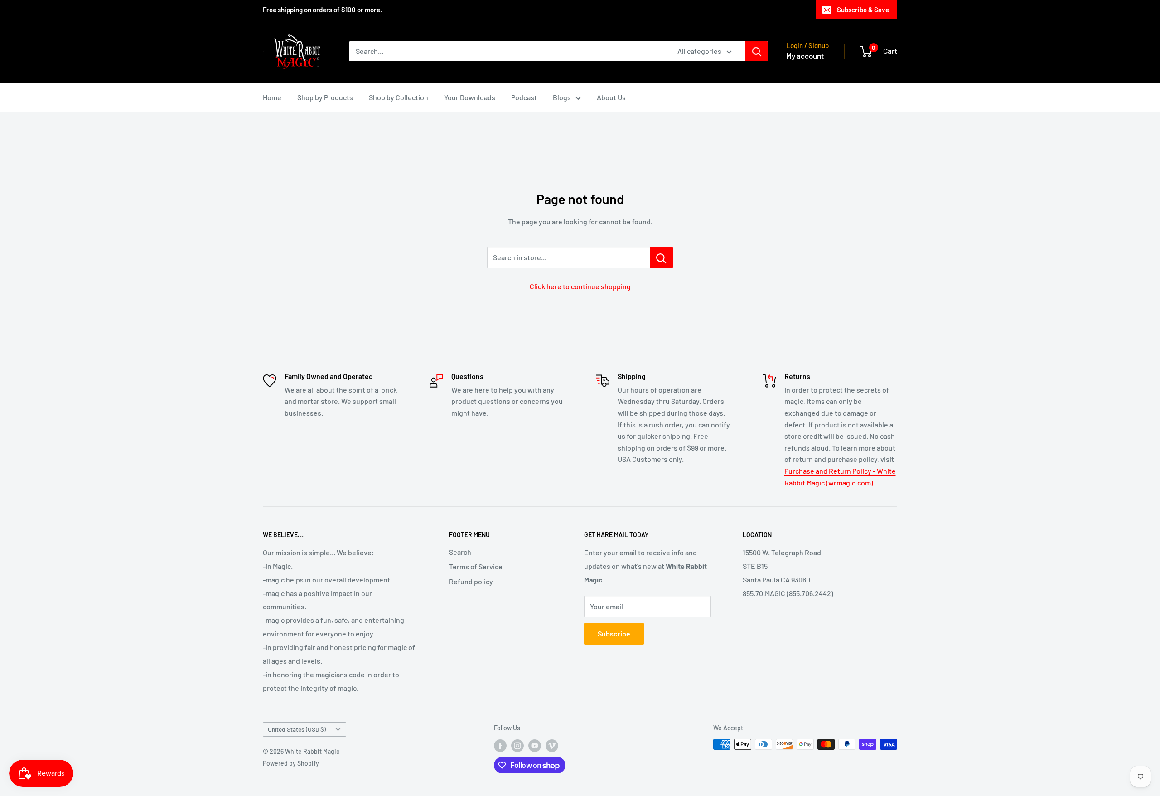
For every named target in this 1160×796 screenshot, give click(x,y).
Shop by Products (325, 97)
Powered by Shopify (291, 763)
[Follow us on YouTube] (534, 745)
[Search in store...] (661, 257)
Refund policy (471, 581)
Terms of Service (476, 566)
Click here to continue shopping (580, 286)
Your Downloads (469, 97)
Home (272, 97)
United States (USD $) (297, 729)
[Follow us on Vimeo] (552, 745)
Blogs (562, 97)
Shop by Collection (398, 97)
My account (805, 55)
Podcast (524, 97)
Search (460, 552)
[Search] (756, 51)
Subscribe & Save (863, 9)
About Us (611, 97)
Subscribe (614, 633)
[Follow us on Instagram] (517, 745)
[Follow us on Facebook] (500, 745)
